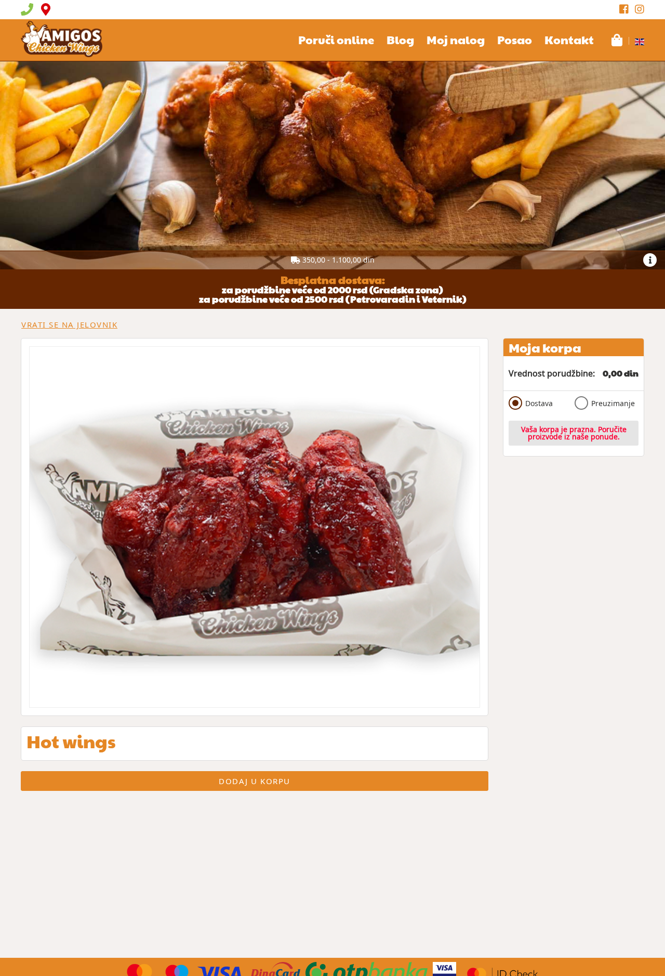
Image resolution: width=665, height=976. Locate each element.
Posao (514, 39)
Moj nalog (456, 39)
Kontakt (569, 39)
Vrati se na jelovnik (69, 324)
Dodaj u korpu (254, 781)
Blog (400, 39)
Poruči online (336, 39)
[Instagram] (639, 9)
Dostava (539, 403)
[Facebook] (624, 9)
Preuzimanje (613, 403)
